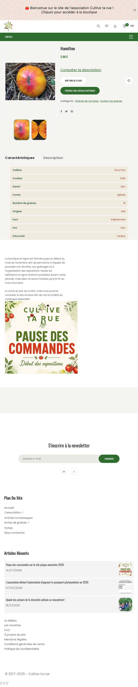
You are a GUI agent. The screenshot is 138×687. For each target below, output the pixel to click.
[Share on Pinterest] (72, 111)
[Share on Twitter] (66, 111)
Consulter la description (80, 70)
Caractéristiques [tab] (19, 158)
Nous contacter (14, 533)
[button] (132, 30)
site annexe (26, 295)
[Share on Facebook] (61, 111)
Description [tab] (53, 158)
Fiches (8, 528)
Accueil (9, 508)
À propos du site (15, 635)
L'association (12, 512)
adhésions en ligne (16, 274)
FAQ (7, 630)
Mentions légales (15, 639)
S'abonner (109, 458)
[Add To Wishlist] (129, 81)
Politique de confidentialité (21, 649)
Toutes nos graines (111, 101)
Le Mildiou (10, 621)
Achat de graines (15, 523)
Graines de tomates (87, 101)
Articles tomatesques (18, 518)
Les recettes (12, 625)
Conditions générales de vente (24, 644)
